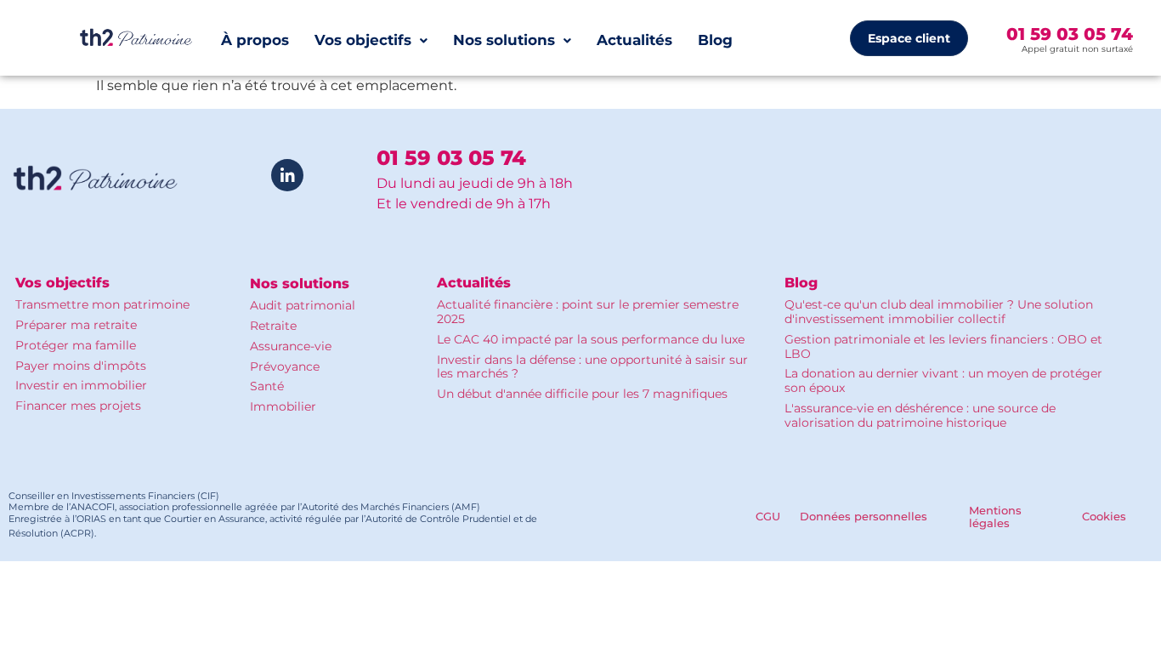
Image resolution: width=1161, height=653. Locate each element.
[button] (371, 40)
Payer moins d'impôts (80, 365)
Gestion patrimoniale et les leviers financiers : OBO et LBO (943, 346)
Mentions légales (995, 517)
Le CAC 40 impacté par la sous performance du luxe (591, 339)
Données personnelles (863, 516)
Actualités (634, 39)
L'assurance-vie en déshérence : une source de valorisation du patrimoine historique (920, 415)
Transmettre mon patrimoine (102, 304)
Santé (267, 386)
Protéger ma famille (75, 345)
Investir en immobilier (81, 385)
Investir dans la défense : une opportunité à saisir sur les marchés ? (592, 367)
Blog (715, 39)
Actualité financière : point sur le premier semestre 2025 (588, 311)
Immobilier (283, 406)
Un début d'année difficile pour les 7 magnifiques (582, 393)
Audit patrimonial (302, 305)
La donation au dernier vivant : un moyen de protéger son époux (943, 380)
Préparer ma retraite (76, 324)
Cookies (1104, 516)
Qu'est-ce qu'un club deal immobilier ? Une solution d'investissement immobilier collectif (938, 311)
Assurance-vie (290, 346)
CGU (768, 516)
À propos (255, 39)
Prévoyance (285, 366)
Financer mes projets (78, 405)
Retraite (273, 325)
